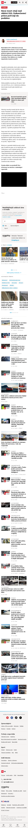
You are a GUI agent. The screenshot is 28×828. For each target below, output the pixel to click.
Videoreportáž (15, 465)
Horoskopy (4, 760)
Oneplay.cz (15, 240)
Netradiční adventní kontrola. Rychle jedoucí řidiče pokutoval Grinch (19, 519)
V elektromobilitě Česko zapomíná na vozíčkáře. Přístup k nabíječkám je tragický (19, 531)
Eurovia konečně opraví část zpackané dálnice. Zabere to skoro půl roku (18, 99)
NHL (13, 752)
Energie (8, 728)
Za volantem (15, 357)
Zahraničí (14, 333)
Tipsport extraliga (5, 752)
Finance (3, 728)
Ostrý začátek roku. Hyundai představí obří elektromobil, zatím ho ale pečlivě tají (18, 507)
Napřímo (12, 736)
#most (21, 283)
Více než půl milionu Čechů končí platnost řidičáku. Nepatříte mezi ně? (18, 423)
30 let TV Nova (5, 810)
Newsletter (20, 775)
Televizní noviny (5, 736)
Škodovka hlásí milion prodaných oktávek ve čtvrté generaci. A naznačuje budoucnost (18, 495)
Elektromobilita (16, 478)
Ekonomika (14, 344)
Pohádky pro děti (17, 790)
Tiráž (15, 775)
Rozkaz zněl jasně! (6, 742)
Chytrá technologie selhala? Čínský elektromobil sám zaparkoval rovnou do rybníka (18, 630)
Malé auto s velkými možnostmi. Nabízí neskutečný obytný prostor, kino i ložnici (13, 397)
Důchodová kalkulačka (17, 763)
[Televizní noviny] (6, 238)
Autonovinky (5, 394)
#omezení (5, 285)
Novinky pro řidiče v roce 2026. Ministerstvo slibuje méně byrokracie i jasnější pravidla (18, 455)
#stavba (14, 283)
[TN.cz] (3, 2)
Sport (24, 790)
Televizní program (10, 807)
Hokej (15, 750)
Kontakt (9, 805)
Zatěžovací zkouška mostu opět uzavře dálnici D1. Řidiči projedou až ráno (7, 305)
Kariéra (3, 807)
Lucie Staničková (11, 39)
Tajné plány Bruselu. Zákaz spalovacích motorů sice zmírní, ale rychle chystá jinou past (19, 656)
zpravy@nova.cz (9, 782)
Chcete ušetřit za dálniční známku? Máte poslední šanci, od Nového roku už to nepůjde (18, 410)
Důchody (16, 726)
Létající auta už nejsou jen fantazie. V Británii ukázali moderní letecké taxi (19, 643)
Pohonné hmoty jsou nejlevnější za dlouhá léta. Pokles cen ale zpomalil (17, 349)
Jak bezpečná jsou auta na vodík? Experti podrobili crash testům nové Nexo (12, 590)
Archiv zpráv (9, 775)
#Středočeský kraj (14, 280)
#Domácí (4, 280)
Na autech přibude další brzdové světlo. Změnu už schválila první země (19, 337)
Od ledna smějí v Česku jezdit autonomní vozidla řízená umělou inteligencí (18, 470)
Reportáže (14, 742)
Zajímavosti (14, 321)
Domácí (4, 7)
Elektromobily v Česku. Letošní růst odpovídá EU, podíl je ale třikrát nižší (18, 482)
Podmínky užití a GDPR (18, 805)
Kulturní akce (4, 766)
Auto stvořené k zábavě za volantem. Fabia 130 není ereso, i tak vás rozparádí (13, 444)
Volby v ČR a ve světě (7, 726)
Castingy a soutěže (21, 807)
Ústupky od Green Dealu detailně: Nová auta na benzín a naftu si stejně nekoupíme (18, 556)
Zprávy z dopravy (12, 760)
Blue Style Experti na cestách (9, 739)
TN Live (15, 2)
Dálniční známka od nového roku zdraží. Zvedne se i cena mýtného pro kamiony (18, 375)
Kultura (13, 728)
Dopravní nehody (5, 763)
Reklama (3, 805)
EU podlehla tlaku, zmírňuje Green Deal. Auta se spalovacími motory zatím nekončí (18, 568)
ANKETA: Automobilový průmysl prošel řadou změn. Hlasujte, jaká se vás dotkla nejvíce (18, 602)
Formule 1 (10, 793)
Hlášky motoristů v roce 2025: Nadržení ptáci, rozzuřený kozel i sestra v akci (19, 361)
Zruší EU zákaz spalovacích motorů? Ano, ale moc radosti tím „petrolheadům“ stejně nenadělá (18, 616)
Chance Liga (9, 750)
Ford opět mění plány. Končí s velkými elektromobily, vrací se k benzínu (18, 543)
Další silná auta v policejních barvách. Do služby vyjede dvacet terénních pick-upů (13, 678)
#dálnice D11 (6, 283)
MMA (16, 752)
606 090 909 (7, 779)
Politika (21, 726)
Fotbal (3, 750)
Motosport (4, 793)
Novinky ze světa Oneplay (8, 796)
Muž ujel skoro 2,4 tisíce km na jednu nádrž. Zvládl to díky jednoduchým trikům (19, 325)
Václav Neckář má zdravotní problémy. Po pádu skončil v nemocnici (9, 259)
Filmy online (9, 790)
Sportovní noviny (22, 739)
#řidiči (12, 285)
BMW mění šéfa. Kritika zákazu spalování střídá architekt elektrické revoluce (13, 699)
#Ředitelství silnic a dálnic (9, 288)
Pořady (3, 790)
